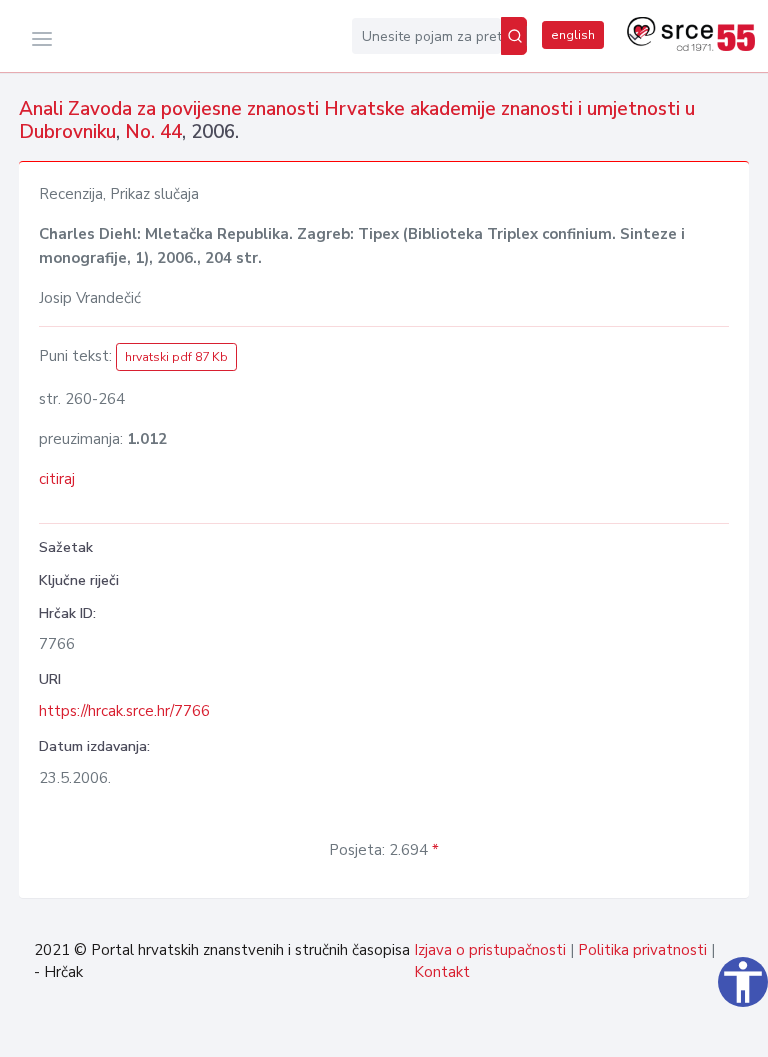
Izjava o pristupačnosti (490, 950)
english (573, 35)
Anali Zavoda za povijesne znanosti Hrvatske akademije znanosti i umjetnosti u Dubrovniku (357, 120)
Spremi (702, 1031)
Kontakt (442, 972)
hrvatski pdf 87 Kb (176, 357)
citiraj (57, 479)
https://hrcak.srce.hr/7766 (124, 711)
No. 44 (153, 132)
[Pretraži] (514, 36)
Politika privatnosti (642, 950)
